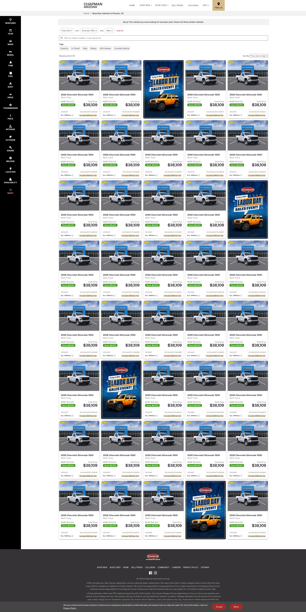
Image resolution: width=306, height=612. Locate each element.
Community (164, 567)
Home (132, 5)
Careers (176, 567)
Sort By (246, 56)
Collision (193, 5)
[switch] (64, 48)
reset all (119, 30)
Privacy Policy (191, 567)
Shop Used (161, 5)
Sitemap (205, 567)
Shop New (145, 5)
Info (205, 5)
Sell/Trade (177, 5)
